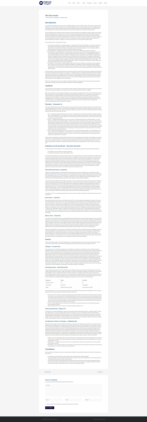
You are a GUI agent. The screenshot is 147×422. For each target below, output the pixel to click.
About (74, 3)
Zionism (95, 3)
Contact (105, 3)
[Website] (93, 400)
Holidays (100, 3)
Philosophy (89, 3)
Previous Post (47, 371)
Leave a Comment (48, 17)
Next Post (100, 371)
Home (69, 3)
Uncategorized (56, 17)
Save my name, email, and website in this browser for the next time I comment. (62, 404)
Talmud (83, 3)
